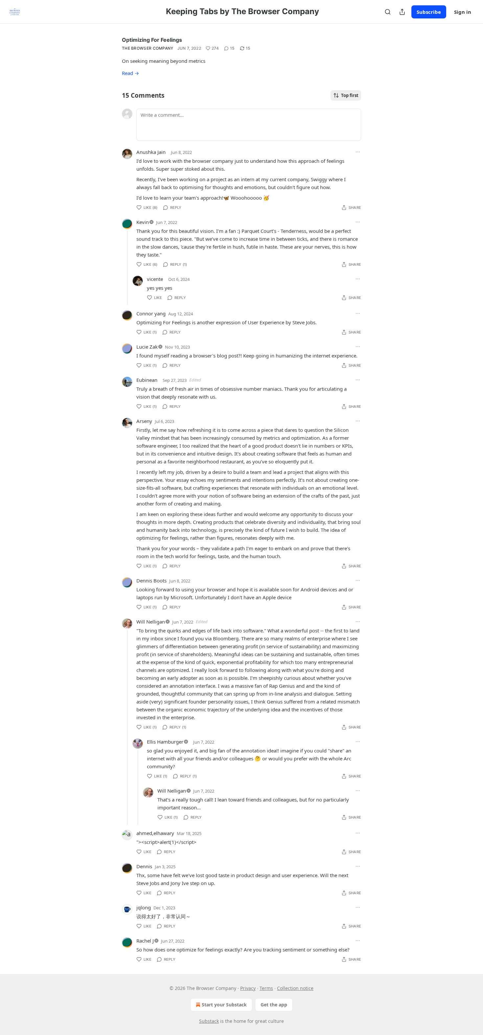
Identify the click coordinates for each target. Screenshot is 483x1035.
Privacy (248, 988)
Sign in (462, 12)
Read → (130, 73)
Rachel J (145, 940)
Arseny (144, 421)
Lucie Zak (147, 346)
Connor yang (151, 313)
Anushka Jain (151, 152)
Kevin (142, 222)
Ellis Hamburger (165, 741)
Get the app (274, 1004)
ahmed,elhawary (155, 833)
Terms (266, 988)
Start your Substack (224, 1004)
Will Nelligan (150, 621)
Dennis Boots (151, 580)
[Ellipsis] (358, 152)
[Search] (387, 11)
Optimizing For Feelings (152, 40)
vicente (155, 279)
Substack (209, 1021)
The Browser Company (147, 48)
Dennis (144, 866)
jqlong (143, 907)
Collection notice (295, 988)
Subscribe (429, 12)
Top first (349, 95)
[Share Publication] (402, 11)
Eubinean (146, 380)
